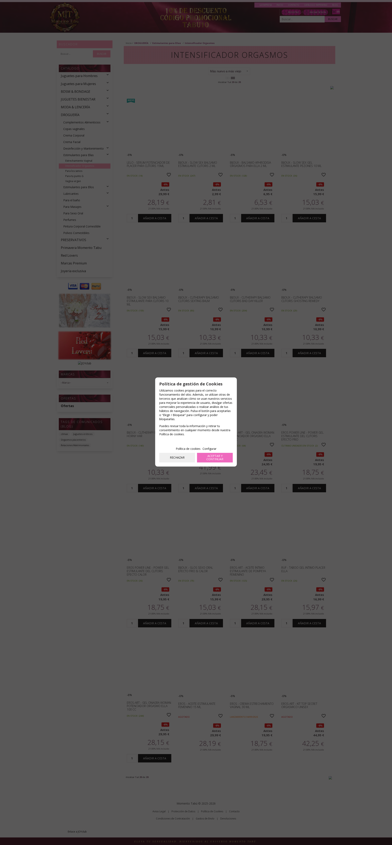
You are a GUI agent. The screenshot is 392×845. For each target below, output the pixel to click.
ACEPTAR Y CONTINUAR (214, 457)
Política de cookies (188, 449)
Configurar (209, 449)
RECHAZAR (177, 457)
